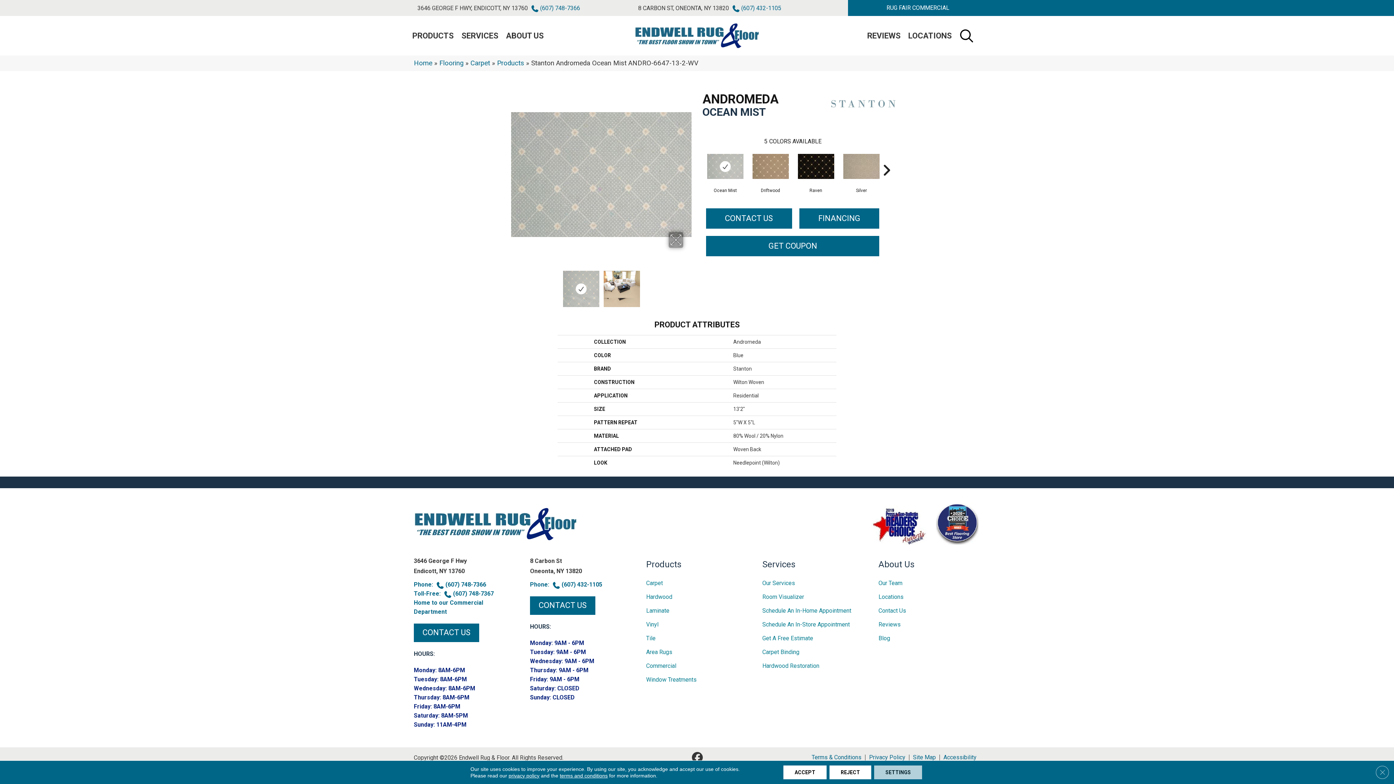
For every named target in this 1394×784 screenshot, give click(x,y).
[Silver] (861, 166)
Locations (930, 35)
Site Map (924, 757)
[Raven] (816, 166)
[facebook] (698, 757)
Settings (898, 772)
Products (510, 63)
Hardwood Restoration (790, 665)
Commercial (661, 665)
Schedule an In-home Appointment (806, 610)
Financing (839, 218)
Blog (884, 638)
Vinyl (652, 624)
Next (688, 285)
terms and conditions (584, 776)
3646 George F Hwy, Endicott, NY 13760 (472, 8)
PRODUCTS (433, 35)
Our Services (778, 583)
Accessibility (960, 757)
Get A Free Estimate (787, 638)
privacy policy (524, 776)
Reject (850, 772)
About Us (525, 35)
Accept (805, 772)
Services (479, 35)
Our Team (890, 583)
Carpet (480, 63)
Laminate (657, 610)
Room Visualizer (783, 596)
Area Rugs (659, 652)
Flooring (451, 63)
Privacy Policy (887, 757)
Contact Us (749, 218)
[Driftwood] (771, 166)
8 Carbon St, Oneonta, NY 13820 (683, 8)
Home (423, 63)
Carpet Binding (780, 652)
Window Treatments (671, 679)
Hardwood (659, 596)
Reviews (884, 35)
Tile (651, 638)
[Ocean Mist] (725, 166)
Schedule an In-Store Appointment (806, 624)
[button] (917, 8)
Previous (514, 285)
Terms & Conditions (836, 757)
